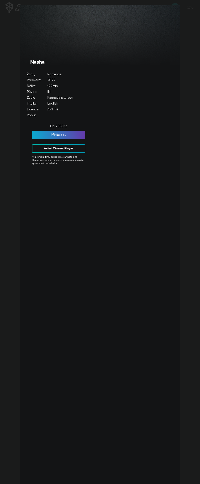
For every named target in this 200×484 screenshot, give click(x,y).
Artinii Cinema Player (58, 148)
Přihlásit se (58, 134)
